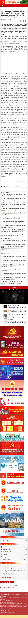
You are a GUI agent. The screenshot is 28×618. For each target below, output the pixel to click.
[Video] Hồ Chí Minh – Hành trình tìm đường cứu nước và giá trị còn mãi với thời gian (17, 307)
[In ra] (23, 21)
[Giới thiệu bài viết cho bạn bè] (21, 21)
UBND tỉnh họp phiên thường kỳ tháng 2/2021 (13, 269)
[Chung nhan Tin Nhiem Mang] (7, 612)
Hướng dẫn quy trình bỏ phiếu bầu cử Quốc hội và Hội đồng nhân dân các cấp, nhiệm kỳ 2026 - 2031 (17, 311)
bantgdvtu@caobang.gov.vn (8, 587)
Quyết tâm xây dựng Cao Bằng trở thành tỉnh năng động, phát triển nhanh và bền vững (13, 230)
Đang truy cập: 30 (5, 610)
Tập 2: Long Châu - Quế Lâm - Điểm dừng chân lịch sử (17, 318)
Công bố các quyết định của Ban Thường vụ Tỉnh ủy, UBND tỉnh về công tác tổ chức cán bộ (14, 241)
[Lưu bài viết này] (26, 21)
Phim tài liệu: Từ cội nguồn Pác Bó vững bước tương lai (17, 315)
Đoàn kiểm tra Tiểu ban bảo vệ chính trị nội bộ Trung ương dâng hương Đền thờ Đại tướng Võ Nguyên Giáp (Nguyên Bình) (14, 204)
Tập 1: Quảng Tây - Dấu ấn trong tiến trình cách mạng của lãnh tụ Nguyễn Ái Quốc (17, 321)
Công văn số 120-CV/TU (7, 571)
